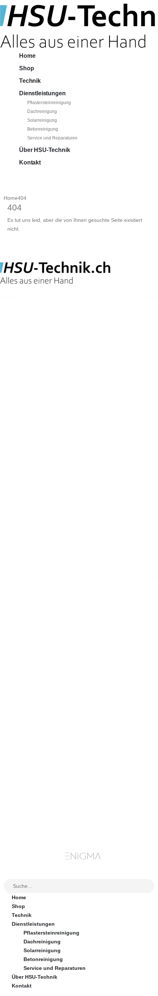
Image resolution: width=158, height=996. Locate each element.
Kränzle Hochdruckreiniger (45, 632)
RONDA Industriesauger (41, 658)
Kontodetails (28, 804)
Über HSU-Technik (44, 150)
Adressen (24, 795)
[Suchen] (149, 886)
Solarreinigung (42, 120)
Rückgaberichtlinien (37, 705)
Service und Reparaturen (52, 138)
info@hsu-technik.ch (26, 345)
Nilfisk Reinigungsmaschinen (49, 641)
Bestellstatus (28, 713)
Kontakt (30, 162)
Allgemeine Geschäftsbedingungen (56, 696)
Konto (19, 769)
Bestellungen (28, 777)
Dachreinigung (42, 111)
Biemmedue (26, 667)
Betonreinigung (42, 129)
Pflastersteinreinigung (49, 102)
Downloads (26, 786)
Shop (26, 68)
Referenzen (26, 722)
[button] (4, 874)
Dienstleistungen (42, 93)
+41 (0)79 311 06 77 (23, 353)
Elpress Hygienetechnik (41, 649)
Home (27, 56)
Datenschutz (27, 740)
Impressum (25, 731)
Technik (30, 81)
